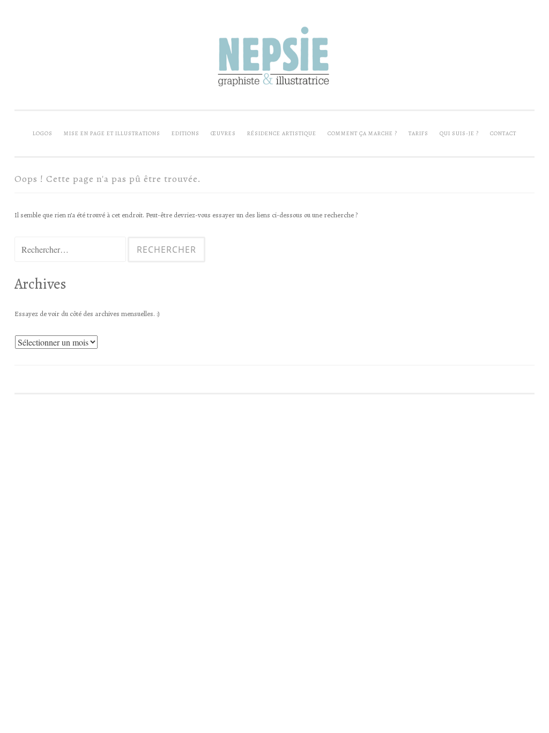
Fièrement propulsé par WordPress (71, 406)
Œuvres (223, 133)
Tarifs (418, 133)
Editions (185, 133)
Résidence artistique (281, 133)
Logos (43, 133)
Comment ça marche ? (362, 133)
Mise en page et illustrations (112, 133)
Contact (503, 133)
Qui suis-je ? (459, 133)
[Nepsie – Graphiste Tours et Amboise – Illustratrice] (274, 87)
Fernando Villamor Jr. (120, 416)
